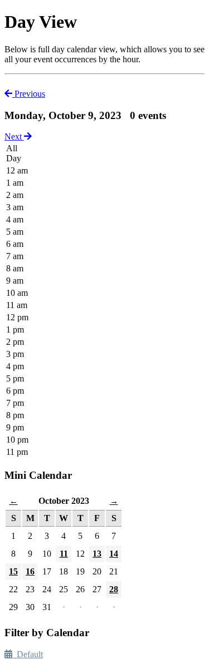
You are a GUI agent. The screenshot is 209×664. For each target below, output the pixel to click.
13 (97, 553)
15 (13, 571)
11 (64, 553)
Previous (28, 93)
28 (113, 589)
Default (27, 654)
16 (30, 571)
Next (14, 136)
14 (113, 553)
